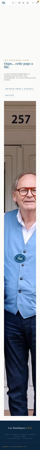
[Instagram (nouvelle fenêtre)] (27, 2)
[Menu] (14, 3)
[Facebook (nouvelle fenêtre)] (33, 2)
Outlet (9, 95)
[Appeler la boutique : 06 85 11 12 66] (23, 3)
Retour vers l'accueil (19, 89)
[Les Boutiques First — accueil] (3, 3)
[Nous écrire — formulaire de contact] (19, 3)
